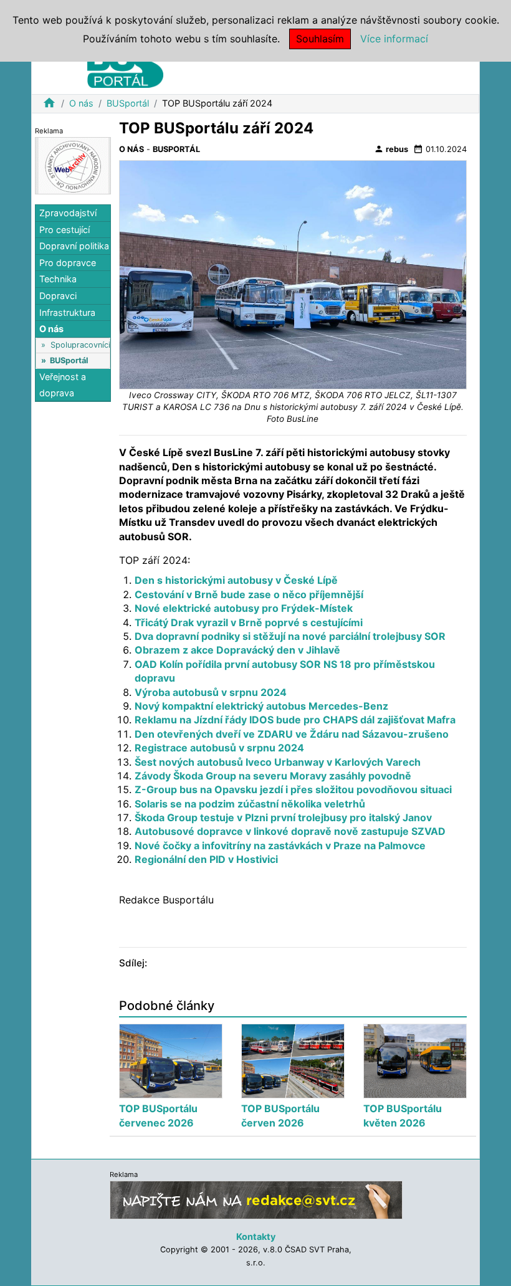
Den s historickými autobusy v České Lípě (236, 580)
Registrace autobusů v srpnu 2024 (219, 747)
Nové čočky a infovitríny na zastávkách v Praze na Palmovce (280, 845)
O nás (81, 103)
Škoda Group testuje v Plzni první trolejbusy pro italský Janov (283, 817)
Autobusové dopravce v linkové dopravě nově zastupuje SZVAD (290, 831)
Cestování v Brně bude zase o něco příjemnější (249, 594)
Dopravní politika (74, 246)
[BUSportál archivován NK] (73, 164)
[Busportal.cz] (125, 65)
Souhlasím (320, 38)
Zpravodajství (68, 212)
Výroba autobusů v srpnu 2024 (211, 692)
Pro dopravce (67, 262)
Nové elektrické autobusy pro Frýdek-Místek (244, 608)
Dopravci (58, 295)
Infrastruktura (67, 312)
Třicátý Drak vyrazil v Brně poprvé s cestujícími (249, 622)
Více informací (394, 38)
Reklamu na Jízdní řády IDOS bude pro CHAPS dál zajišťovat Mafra (295, 719)
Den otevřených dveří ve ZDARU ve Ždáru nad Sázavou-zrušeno (292, 734)
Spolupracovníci (80, 345)
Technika (58, 279)
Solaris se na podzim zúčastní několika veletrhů (250, 804)
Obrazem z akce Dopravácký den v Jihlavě (237, 650)
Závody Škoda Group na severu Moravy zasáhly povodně (273, 775)
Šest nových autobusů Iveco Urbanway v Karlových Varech (278, 762)
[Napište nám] (256, 1199)
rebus (391, 149)
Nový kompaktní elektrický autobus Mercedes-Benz (261, 706)
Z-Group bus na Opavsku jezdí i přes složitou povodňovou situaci (293, 789)
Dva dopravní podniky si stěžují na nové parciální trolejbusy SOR (290, 636)
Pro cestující (64, 229)
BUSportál (128, 103)
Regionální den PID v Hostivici (206, 859)
